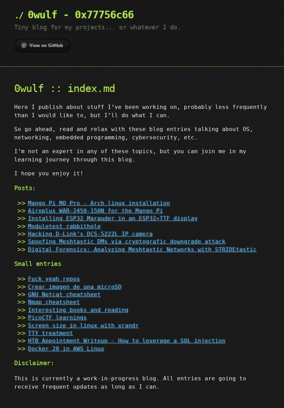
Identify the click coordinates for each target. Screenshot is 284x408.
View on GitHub (46, 45)
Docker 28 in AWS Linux (66, 348)
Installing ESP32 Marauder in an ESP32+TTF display (113, 218)
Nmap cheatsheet (54, 302)
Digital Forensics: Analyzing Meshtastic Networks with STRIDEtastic (142, 249)
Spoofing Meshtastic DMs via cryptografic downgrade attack (126, 241)
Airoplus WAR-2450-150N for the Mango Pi (95, 210)
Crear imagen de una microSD (75, 287)
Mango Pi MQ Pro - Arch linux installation (99, 203)
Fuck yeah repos (54, 279)
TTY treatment (50, 333)
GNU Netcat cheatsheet (64, 294)
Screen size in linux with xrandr (83, 325)
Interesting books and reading (78, 310)
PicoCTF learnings (57, 317)
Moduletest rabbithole (64, 226)
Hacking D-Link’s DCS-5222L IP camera (90, 234)
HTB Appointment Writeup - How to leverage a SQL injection (126, 340)
